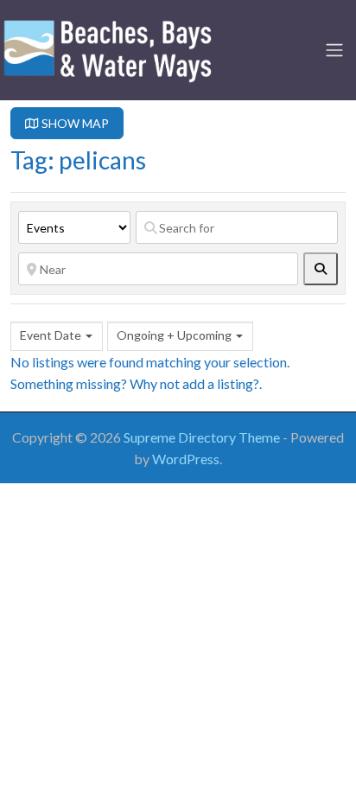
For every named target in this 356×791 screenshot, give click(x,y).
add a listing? (220, 383)
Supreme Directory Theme (203, 437)
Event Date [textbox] (50, 335)
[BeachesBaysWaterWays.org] (108, 47)
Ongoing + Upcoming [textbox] (174, 335)
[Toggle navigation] (334, 50)
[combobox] (56, 336)
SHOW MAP (74, 123)
